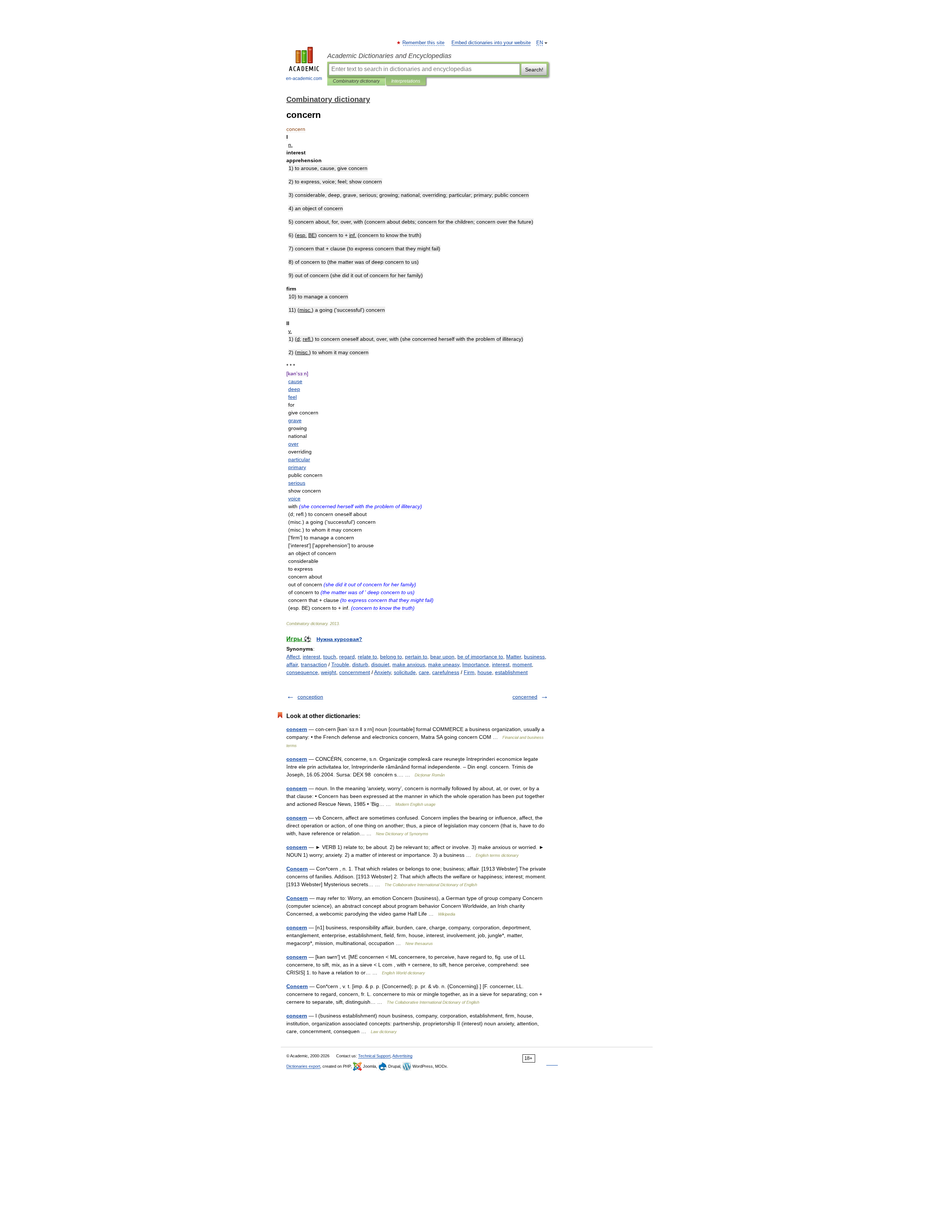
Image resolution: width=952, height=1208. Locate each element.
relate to (367, 657)
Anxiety (382, 672)
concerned (524, 697)
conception (310, 697)
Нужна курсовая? (339, 639)
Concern (297, 869)
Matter (513, 657)
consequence (302, 672)
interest (311, 657)
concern (296, 729)
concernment (354, 672)
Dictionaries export (303, 1066)
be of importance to (480, 657)
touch (329, 657)
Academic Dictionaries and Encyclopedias (389, 56)
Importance (475, 664)
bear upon (442, 657)
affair (292, 664)
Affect (293, 657)
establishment (511, 672)
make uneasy (443, 664)
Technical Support (374, 1056)
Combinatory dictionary (356, 81)
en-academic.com (304, 78)
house (484, 672)
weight (328, 672)
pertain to (416, 657)
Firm (469, 672)
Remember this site (423, 42)
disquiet (380, 664)
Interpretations (405, 81)
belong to (391, 657)
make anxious (408, 664)
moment (522, 664)
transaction (314, 664)
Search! (534, 70)
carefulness (445, 672)
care (424, 672)
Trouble (340, 664)
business (534, 657)
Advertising (402, 1056)
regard (347, 657)
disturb (360, 664)
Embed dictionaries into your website (491, 42)
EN (539, 42)
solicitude (405, 672)
